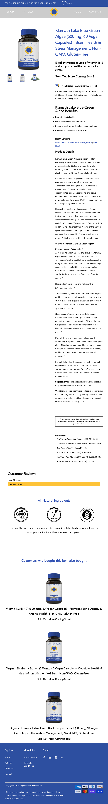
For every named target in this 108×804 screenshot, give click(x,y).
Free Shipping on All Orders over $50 (26, 3)
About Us (9, 769)
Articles (28, 12)
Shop (10, 12)
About (78, 12)
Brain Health (60, 142)
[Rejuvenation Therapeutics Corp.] (54, 12)
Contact (95, 12)
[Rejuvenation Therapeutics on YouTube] (50, 757)
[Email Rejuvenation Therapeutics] (62, 757)
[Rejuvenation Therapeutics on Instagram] (56, 757)
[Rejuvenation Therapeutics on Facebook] (44, 757)
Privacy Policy (30, 757)
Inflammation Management (80, 142)
